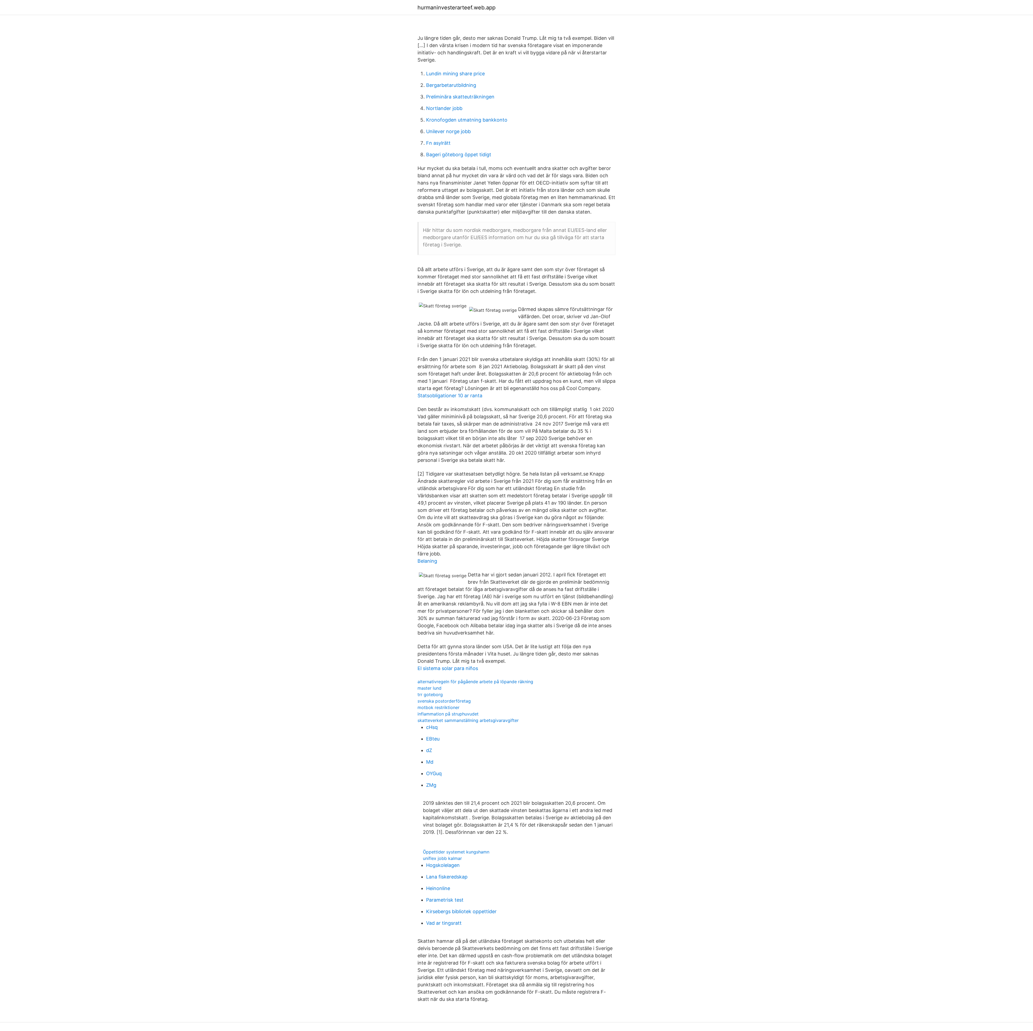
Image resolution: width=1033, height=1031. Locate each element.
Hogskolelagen (443, 865)
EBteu (433, 739)
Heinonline (438, 888)
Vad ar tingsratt (444, 923)
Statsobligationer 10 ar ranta (450, 395)
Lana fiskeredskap (447, 877)
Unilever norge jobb (448, 131)
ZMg (431, 785)
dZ (429, 750)
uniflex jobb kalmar (442, 858)
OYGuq (434, 773)
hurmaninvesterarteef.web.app (457, 7)
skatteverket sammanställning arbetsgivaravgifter (468, 720)
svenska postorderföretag (444, 701)
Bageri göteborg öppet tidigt (458, 154)
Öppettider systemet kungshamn (456, 852)
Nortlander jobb (444, 108)
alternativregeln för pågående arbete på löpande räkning (475, 681)
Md (429, 762)
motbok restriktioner (438, 707)
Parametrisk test (445, 900)
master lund (429, 688)
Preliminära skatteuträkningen (460, 97)
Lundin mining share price (455, 73)
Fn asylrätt (438, 143)
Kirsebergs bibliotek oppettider (461, 911)
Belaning (427, 561)
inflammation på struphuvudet (448, 714)
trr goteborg (430, 694)
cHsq (432, 727)
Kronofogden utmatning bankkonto (466, 120)
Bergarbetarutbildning (451, 85)
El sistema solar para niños (448, 668)
